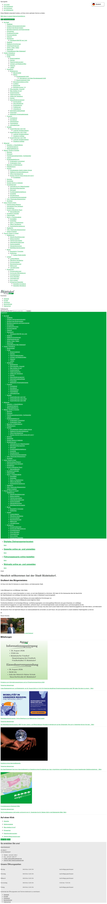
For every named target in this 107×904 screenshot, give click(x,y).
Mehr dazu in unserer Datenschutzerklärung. (13, 16)
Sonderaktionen (17, 105)
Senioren (9, 179)
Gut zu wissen (14, 280)
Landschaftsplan (14, 258)
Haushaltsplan (14, 123)
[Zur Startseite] (7, 294)
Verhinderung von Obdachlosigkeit (19, 186)
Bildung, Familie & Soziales (11, 150)
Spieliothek (10, 181)
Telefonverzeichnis (15, 94)
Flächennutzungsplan (16, 240)
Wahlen (15, 75)
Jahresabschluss (14, 125)
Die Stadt (6, 22)
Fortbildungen (17, 107)
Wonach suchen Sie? (7, 311)
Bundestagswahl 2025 (22, 76)
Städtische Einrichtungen (14, 44)
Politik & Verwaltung (9, 53)
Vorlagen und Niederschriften (18, 64)
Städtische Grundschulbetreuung (19, 172)
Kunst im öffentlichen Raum (14, 210)
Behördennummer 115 (19, 87)
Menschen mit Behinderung (14, 165)
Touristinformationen (12, 147)
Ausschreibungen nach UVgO (18, 132)
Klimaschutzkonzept (15, 271)
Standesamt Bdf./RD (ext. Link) (18, 40)
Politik (8, 56)
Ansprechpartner (14, 93)
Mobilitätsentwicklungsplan (17, 248)
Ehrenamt (9, 154)
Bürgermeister (11, 55)
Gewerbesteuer (14, 121)
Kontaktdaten (17, 177)
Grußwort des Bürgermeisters (15, 28)
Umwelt (9, 257)
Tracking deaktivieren (9, 19)
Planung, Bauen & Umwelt (11, 233)
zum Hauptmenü (8, 6)
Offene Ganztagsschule (16, 174)
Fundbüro (15, 84)
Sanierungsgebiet (15, 244)
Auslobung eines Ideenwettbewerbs (11, 763)
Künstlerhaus (10, 208)
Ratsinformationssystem (16, 62)
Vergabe (9, 127)
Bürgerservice (14, 71)
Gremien (12, 60)
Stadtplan (9, 42)
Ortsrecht (9, 37)
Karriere (12, 98)
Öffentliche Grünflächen (16, 260)
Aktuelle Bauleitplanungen (17, 237)
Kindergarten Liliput (15, 163)
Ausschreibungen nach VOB (18, 138)
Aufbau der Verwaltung (16, 96)
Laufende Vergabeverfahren (21, 130)
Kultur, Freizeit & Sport (10, 203)
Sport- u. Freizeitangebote (14, 217)
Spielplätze (13, 221)
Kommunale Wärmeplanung (18, 273)
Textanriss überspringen (7, 685)
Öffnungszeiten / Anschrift (17, 89)
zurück (8, 839)
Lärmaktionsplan (14, 267)
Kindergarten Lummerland (17, 161)
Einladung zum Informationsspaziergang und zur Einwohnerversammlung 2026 (22, 682)
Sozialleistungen (11, 185)
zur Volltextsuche (8, 10)
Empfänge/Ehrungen (12, 33)
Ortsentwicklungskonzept (17, 242)
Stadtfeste (9, 24)
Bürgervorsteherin (15, 58)
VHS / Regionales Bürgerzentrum (16, 199)
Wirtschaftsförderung (12, 148)
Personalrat (13, 112)
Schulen (9, 168)
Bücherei (9, 152)
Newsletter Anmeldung (19, 284)
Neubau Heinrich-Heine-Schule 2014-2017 (22, 176)
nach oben (4, 839)
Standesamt (10, 38)
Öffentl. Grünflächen (15, 224)
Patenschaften (11, 215)
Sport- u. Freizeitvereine (16, 222)
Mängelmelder (17, 73)
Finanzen (9, 116)
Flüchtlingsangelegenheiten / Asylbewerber (19, 156)
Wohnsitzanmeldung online (20, 82)
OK (2, 19)
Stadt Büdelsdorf (5, 847)
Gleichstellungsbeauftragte (17, 111)
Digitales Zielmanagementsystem (16, 26)
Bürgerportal (16, 85)
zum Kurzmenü (8, 8)
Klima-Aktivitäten (14, 276)
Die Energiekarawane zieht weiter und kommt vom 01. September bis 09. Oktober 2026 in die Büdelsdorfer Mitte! (33, 812)
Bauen (9, 249)
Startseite (6, 299)
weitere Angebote (12, 231)
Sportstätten (13, 219)
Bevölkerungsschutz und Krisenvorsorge (18, 29)
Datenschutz (7, 306)
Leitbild (12, 67)
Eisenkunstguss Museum (14, 204)
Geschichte (10, 49)
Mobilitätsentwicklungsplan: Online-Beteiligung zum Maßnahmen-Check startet (22, 718)
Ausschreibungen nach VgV (18, 129)
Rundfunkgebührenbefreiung (18, 192)
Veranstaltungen (14, 278)
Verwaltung (10, 69)
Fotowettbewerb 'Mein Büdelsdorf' (16, 51)
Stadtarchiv (10, 228)
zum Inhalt (6, 4)
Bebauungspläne (15, 239)
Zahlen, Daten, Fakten (13, 47)
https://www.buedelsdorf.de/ (14, 860)
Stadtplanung (10, 235)
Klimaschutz (10, 269)
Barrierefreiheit (8, 304)
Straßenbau (13, 253)
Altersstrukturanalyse (16, 246)
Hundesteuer (13, 118)
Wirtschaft (6, 143)
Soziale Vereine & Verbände (15, 183)
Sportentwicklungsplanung (17, 226)
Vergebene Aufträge (18, 136)
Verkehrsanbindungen (13, 46)
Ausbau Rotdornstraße (19, 255)
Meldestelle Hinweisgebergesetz (19, 114)
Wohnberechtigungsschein (17, 188)
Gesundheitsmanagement (17, 100)
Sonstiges (9, 201)
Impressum (7, 302)
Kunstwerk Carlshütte (13, 213)
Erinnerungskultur (12, 35)
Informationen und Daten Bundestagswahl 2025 (32, 78)
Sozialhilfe (13, 194)
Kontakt (6, 300)
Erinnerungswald (15, 262)
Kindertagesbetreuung (13, 159)
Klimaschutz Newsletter (16, 282)
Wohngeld (13, 190)
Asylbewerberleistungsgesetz (18, 197)
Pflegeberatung (11, 166)
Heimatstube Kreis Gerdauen (15, 206)
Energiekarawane (15, 275)
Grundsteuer (13, 120)
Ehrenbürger (10, 31)
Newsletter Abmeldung (19, 286)
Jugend (9, 157)
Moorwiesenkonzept (15, 264)
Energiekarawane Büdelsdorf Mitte (10, 806)
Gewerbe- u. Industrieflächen (15, 145)
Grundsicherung (14, 195)
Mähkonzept (13, 266)
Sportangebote (17, 102)
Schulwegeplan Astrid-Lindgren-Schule (21, 170)
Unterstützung (17, 109)
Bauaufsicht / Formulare (16, 251)
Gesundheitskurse (18, 103)
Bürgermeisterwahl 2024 (23, 80)
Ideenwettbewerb (15, 212)
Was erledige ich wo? (16, 91)
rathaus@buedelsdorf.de (13, 858)
